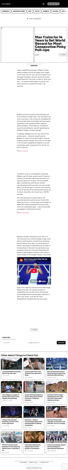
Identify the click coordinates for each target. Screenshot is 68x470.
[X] (55, 4)
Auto (37, 11)
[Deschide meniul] (43, 4)
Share (63, 54)
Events (46, 11)
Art (30, 11)
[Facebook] (49, 4)
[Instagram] (52, 4)
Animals (5, 11)
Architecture (19, 11)
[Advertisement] (34, 101)
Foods (55, 11)
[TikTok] (57, 4)
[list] (34, 11)
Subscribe (61, 342)
